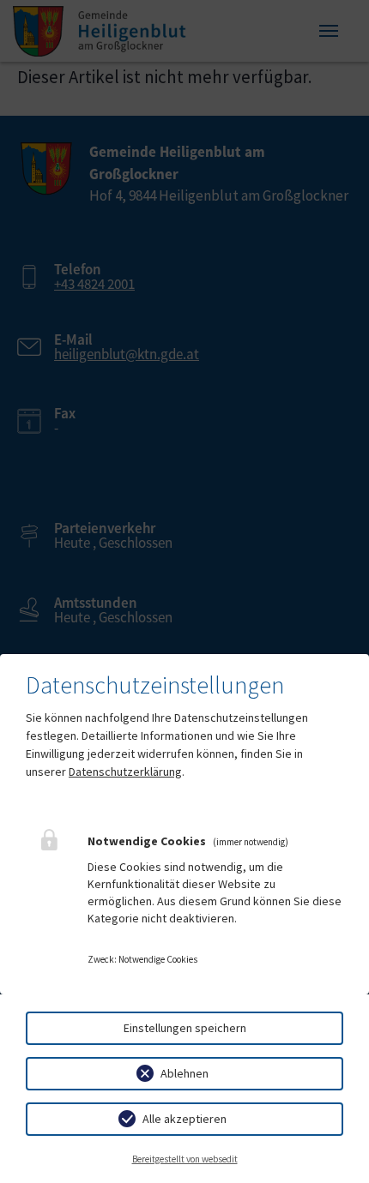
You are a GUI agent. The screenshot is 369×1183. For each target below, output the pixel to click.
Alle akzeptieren (184, 1118)
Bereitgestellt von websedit (185, 1159)
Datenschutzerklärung (125, 771)
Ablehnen (184, 1073)
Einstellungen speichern (185, 1028)
